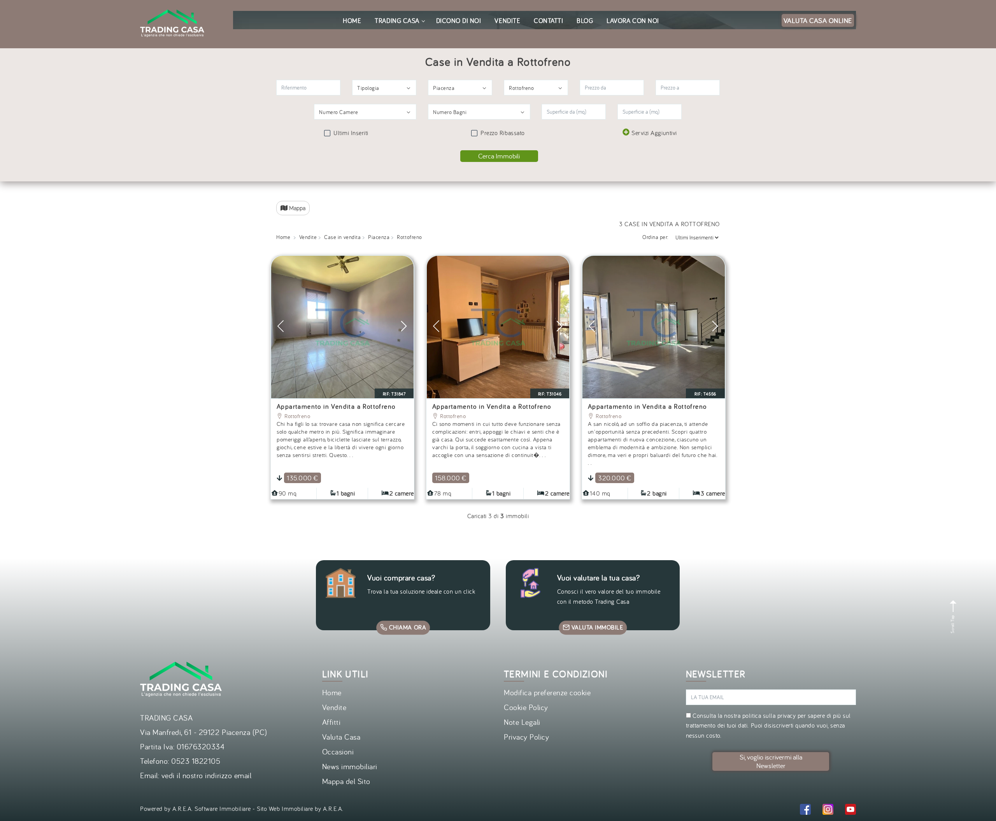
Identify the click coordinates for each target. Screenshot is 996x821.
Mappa (296, 208)
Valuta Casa (341, 737)
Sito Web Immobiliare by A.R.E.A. (300, 808)
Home (283, 237)
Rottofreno (296, 416)
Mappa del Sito (346, 781)
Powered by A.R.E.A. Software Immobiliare (195, 808)
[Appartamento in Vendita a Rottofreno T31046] (498, 327)
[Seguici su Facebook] (805, 810)
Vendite (308, 237)
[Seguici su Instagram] (827, 810)
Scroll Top (952, 623)
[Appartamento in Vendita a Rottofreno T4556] (653, 327)
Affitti (331, 722)
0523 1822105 (195, 761)
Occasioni (338, 751)
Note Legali (522, 722)
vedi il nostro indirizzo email (206, 775)
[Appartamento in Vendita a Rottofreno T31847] (342, 327)
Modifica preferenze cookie (547, 692)
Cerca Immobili (499, 155)
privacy (786, 715)
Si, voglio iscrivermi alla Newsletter (771, 761)
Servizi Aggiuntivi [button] (654, 133)
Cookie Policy (526, 707)
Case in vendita (342, 237)
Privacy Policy (526, 737)
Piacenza (378, 237)
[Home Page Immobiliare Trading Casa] (172, 5)
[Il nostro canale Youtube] (850, 810)
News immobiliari (349, 766)
